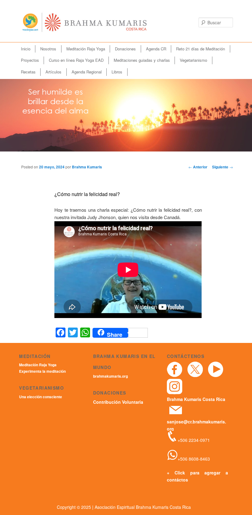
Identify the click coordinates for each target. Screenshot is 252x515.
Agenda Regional (87, 72)
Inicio (25, 49)
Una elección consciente (40, 396)
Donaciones (125, 49)
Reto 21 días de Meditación (200, 49)
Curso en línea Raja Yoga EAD (76, 60)
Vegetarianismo (193, 60)
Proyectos (30, 60)
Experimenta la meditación (42, 371)
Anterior (197, 167)
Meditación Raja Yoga (85, 49)
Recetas (28, 72)
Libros (117, 72)
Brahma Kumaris (87, 167)
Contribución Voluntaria (118, 402)
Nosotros (48, 49)
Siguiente (222, 167)
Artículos (53, 72)
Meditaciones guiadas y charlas (142, 60)
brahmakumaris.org (110, 376)
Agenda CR (156, 49)
